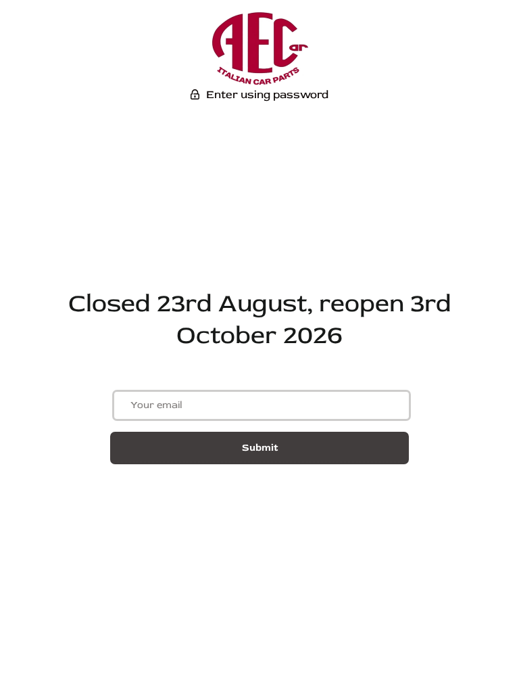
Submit (260, 447)
